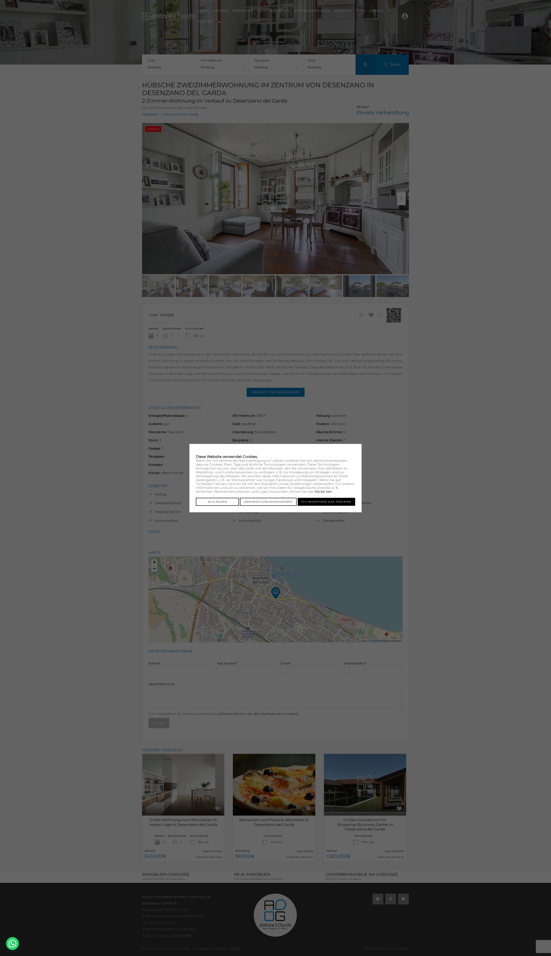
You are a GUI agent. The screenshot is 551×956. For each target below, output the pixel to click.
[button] (12, 943)
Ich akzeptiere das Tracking (326, 501)
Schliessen (217, 501)
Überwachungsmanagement (268, 501)
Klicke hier (323, 492)
